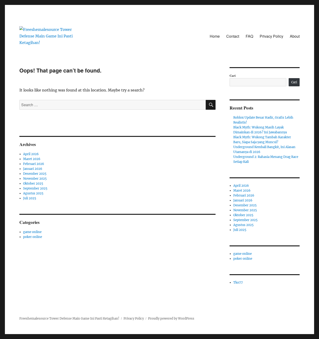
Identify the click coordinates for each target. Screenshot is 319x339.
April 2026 (31, 154)
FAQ (249, 36)
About (295, 36)
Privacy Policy (271, 36)
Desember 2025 (34, 174)
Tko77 (238, 282)
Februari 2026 (33, 164)
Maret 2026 (31, 159)
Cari (233, 75)
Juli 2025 (29, 198)
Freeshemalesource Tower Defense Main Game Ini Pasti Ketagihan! (69, 319)
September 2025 (35, 188)
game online (32, 232)
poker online (32, 237)
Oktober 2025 (33, 184)
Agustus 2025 (33, 193)
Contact (232, 36)
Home (215, 36)
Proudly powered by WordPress (171, 319)
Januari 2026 (32, 169)
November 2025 (35, 179)
